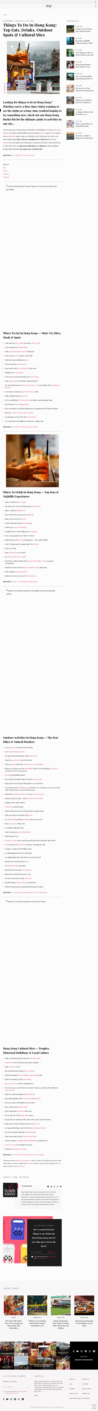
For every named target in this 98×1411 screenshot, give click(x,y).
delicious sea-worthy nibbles (33, 764)
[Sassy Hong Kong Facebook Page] (73, 1351)
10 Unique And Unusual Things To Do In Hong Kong (29, 892)
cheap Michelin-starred (17, 352)
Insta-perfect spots (30, 1136)
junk (14, 764)
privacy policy (52, 1256)
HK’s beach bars (30, 576)
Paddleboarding (13, 866)
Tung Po (26, 567)
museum (12, 1067)
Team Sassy (27, 1185)
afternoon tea (22, 364)
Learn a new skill (11, 1145)
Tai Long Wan (26, 870)
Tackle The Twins (11, 840)
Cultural (6, 177)
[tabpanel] (80, 29)
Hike (6, 845)
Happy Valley (24, 1115)
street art (36, 1124)
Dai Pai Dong (34, 377)
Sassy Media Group (75, 1398)
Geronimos (33, 532)
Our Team (85, 1384)
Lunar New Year (38, 794)
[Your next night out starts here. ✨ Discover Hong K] (7, 1349)
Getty (29, 1160)
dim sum (16, 356)
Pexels (58, 1163)
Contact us (85, 1379)
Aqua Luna (33, 756)
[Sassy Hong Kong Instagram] (81, 1351)
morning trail (16, 760)
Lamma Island (23, 347)
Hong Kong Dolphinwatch (31, 1098)
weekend (6, 143)
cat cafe (25, 396)
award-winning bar (20, 527)
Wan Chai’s (35, 567)
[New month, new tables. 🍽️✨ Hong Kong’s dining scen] (42, 1356)
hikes (51, 133)
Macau (30, 815)
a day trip (27, 878)
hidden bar (21, 510)
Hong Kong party (21, 572)
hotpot (26, 360)
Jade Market (27, 1079)
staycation (20, 1111)
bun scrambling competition (27, 1075)
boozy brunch (18, 373)
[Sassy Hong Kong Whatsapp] (90, 1351)
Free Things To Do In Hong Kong (23, 155)
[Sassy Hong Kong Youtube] (77, 1351)
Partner (71, 1389)
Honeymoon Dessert (28, 385)
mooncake (13, 381)
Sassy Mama (85, 1398)
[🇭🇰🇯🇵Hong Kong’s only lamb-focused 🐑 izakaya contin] (63, 1363)
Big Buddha (29, 769)
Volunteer (8, 1063)
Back (5, 14)
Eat (4, 168)
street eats (35, 343)
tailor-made (23, 1107)
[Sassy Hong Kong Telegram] (94, 1351)
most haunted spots (39, 1128)
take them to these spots (34, 798)
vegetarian (54, 769)
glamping (25, 819)
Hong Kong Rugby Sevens (37, 561)
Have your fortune (11, 1084)
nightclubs (12, 136)
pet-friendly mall (24, 832)
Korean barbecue (29, 392)
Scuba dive (8, 807)
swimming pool (23, 788)
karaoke (23, 519)
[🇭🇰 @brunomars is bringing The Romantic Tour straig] (7, 1363)
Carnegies (22, 502)
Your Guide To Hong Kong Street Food (25, 427)
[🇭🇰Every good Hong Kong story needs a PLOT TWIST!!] (21, 1349)
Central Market (23, 368)
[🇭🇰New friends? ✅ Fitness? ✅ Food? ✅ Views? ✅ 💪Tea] (21, 1363)
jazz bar (24, 523)
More (36, 1395)
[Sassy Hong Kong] (49, 6)
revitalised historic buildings (26, 1141)
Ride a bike (9, 752)
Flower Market (29, 1071)
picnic (13, 747)
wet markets (31, 417)
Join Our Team (86, 1389)
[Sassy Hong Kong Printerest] (86, 1351)
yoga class (13, 824)
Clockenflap (31, 1132)
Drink (5, 171)
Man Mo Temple (35, 1058)
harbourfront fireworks (20, 794)
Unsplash (30, 1163)
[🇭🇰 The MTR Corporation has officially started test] (63, 1349)
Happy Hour (13, 553)
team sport (37, 779)
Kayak (7, 775)
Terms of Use (86, 1393)
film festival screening (19, 1149)
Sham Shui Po (31, 1094)
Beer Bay (36, 544)
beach (26, 861)
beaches (43, 133)
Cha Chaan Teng (24, 400)
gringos (17, 1166)
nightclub (30, 515)
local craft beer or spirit (17, 557)
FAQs (70, 1384)
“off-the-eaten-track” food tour (22, 413)
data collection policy (41, 1258)
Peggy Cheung (21, 1160)
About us (72, 1379)
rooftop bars (36, 506)
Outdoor (6, 174)
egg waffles (19, 343)
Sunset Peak (22, 845)
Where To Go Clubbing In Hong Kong (24, 582)
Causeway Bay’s (21, 883)
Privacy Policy (73, 1393)
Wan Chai (20, 540)
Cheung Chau (20, 752)
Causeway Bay (10, 1090)
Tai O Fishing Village (22, 404)
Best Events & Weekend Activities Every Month (28, 1155)
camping (10, 819)
